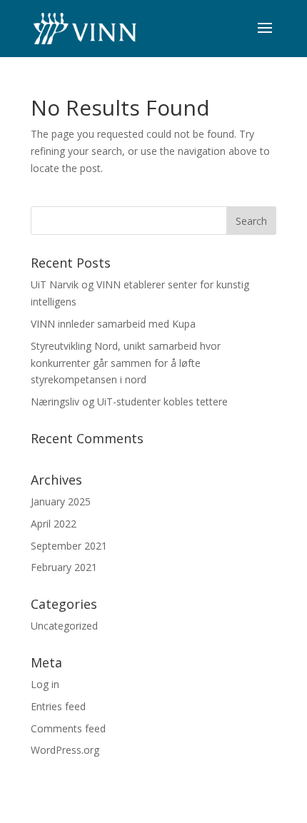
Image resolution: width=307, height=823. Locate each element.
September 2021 (69, 545)
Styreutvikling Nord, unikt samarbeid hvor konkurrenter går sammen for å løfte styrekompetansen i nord (126, 363)
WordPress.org (65, 750)
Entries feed (58, 706)
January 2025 (61, 501)
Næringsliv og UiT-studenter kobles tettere (129, 401)
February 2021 (64, 567)
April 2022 (53, 523)
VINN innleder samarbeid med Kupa (113, 323)
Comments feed (68, 728)
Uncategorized (64, 625)
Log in (45, 684)
